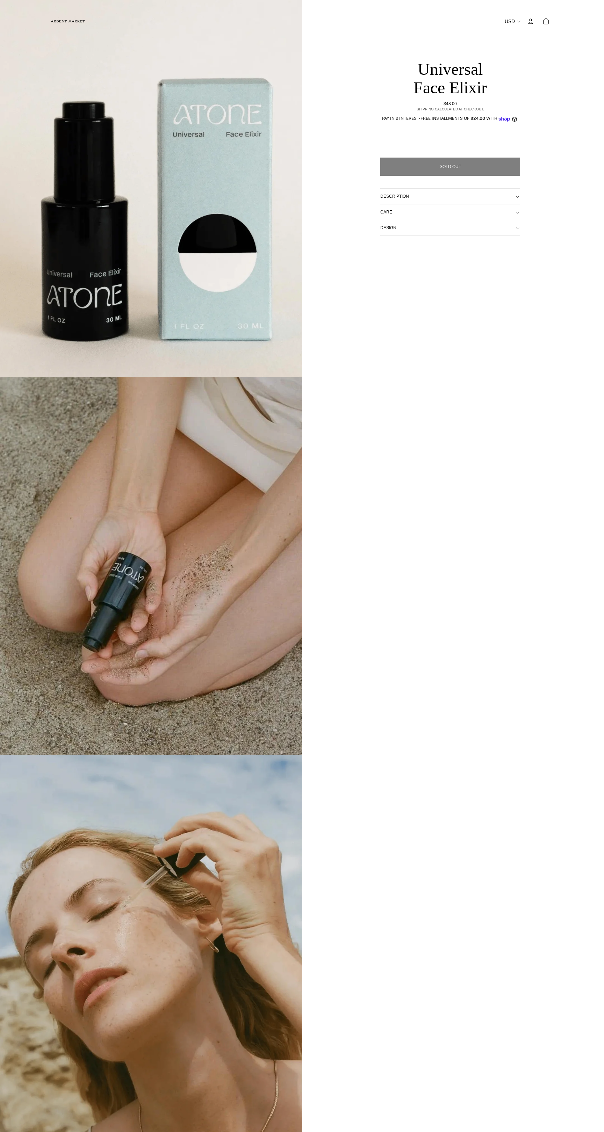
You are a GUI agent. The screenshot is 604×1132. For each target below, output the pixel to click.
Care (386, 212)
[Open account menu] (530, 21)
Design (388, 227)
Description (394, 196)
